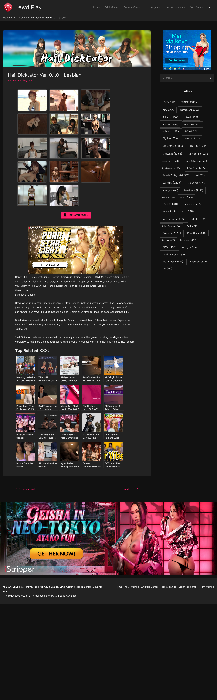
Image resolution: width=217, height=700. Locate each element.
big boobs (192, 138)
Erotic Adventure (196, 161)
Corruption (198, 153)
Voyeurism (198, 261)
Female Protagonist (175, 175)
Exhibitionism (171, 168)
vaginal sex (174, 254)
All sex (171, 117)
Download (78, 215)
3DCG (189, 102)
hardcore (193, 190)
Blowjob (172, 153)
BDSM (191, 131)
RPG (169, 247)
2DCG (168, 102)
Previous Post (25, 489)
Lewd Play (28, 7)
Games (172, 182)
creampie (170, 161)
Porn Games (196, 7)
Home (96, 7)
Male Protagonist (178, 211)
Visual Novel (173, 261)
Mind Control (171, 226)
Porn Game (196, 233)
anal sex (170, 124)
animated (192, 124)
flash (200, 175)
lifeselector (192, 204)
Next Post (131, 489)
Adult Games (112, 7)
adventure (190, 109)
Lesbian (170, 203)
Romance (188, 240)
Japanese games (175, 7)
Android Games (132, 7)
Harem (168, 197)
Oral (192, 226)
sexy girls (189, 247)
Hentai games (153, 7)
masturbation (174, 219)
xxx (167, 268)
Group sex (196, 182)
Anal (192, 117)
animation (171, 131)
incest (186, 197)
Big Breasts (173, 145)
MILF (199, 219)
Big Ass (170, 138)
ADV (168, 109)
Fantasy (196, 168)
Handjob (170, 190)
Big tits (198, 145)
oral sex (172, 233)
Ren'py (168, 240)
